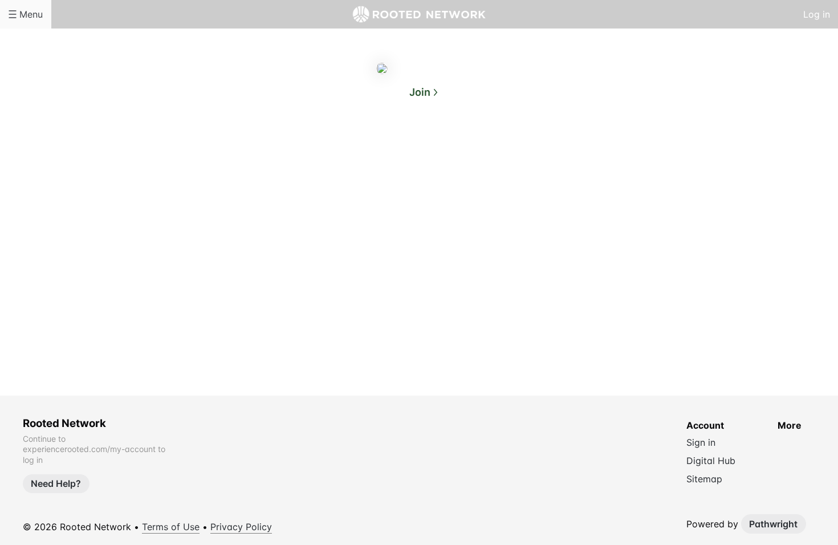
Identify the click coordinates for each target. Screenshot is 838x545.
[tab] (373, 147)
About (373, 147)
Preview (465, 147)
